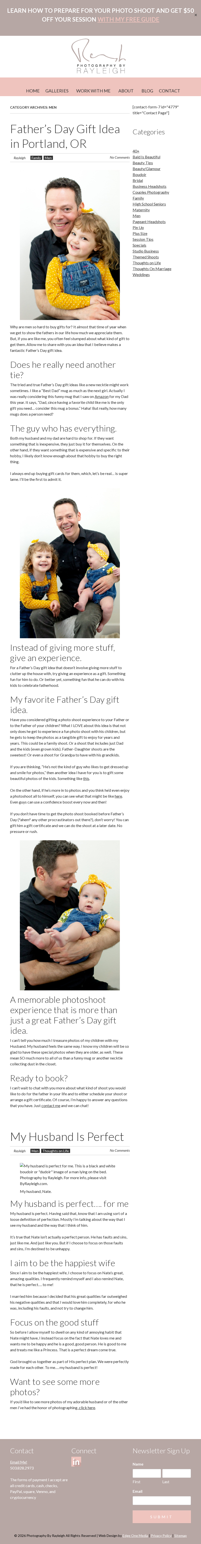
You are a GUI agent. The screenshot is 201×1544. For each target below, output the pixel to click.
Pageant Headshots (149, 221)
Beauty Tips (143, 162)
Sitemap (180, 1535)
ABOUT (126, 90)
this (86, 778)
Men (48, 158)
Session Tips (143, 239)
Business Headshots (149, 186)
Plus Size (140, 233)
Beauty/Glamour (147, 168)
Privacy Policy (161, 1535)
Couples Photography (151, 192)
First (136, 1482)
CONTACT (169, 90)
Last (165, 1482)
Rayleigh (19, 158)
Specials (139, 245)
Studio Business (146, 251)
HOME (33, 90)
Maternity (141, 209)
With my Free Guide (128, 19)
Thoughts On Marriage (152, 268)
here (118, 796)
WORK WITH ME (93, 90)
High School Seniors (149, 204)
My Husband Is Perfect (67, 1136)
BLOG (147, 90)
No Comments (120, 157)
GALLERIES (56, 90)
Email (137, 1491)
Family (36, 158)
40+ (136, 151)
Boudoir (139, 174)
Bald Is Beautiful (146, 156)
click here (86, 1407)
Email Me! (18, 1462)
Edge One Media (135, 1535)
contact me (50, 1105)
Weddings (141, 274)
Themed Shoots (146, 257)
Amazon (102, 396)
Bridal (138, 180)
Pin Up (138, 227)
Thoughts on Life (55, 1151)
